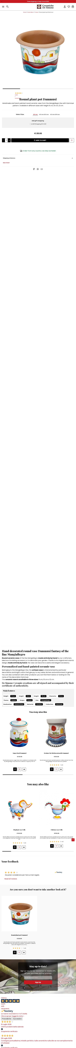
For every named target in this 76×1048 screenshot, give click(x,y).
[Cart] (73, 7)
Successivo (17, 1019)
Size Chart (6, 163)
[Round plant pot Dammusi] (38, 51)
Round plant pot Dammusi (19, 935)
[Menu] (3, 7)
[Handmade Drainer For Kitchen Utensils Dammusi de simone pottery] (56, 732)
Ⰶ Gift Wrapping (38, 124)
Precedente (6, 1019)
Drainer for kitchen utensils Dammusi (56, 753)
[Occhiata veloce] (24, 769)
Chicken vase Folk (56, 830)
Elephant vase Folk (19, 830)
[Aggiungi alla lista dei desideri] (19, 769)
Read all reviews (10, 879)
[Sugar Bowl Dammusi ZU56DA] (19, 732)
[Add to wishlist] (71, 140)
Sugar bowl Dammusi (19, 753)
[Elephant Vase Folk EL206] (19, 808)
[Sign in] (65, 7)
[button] (1, 1)
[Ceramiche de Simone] (45, 6)
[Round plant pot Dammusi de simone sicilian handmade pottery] (19, 913)
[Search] (7, 7)
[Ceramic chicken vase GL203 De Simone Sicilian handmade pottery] (56, 808)
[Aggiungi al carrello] (15, 769)
